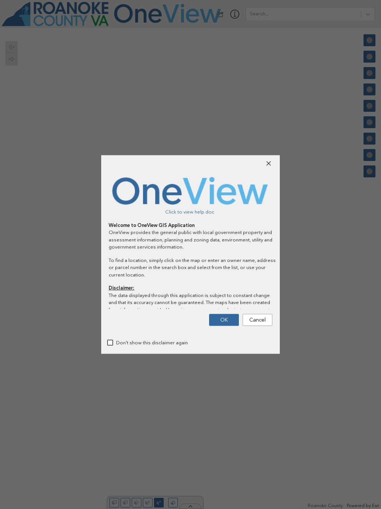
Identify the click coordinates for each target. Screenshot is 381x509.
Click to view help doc (189, 212)
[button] (268, 163)
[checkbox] (110, 343)
